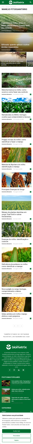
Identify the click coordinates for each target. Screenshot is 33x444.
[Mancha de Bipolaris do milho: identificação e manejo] (16, 155)
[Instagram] (14, 370)
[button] (30, 2)
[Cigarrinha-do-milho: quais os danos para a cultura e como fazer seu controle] (16, 28)
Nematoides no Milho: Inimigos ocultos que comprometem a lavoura (16, 116)
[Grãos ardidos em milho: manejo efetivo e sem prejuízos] (16, 304)
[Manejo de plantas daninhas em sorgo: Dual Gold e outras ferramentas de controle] (16, 202)
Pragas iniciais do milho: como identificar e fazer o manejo (14, 141)
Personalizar (16, 435)
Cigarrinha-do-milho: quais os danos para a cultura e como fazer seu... (21, 399)
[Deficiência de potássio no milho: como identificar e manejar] (16, 254)
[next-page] (21, 325)
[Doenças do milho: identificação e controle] (16, 229)
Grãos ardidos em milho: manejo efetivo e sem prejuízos (14, 315)
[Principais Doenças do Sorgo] (16, 179)
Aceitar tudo (16, 431)
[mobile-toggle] (3, 2)
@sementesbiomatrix (16, 339)
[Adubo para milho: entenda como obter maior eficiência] (6, 391)
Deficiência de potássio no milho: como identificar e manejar (15, 265)
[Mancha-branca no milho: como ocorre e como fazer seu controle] (16, 80)
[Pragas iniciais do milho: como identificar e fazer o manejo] (16, 130)
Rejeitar (16, 440)
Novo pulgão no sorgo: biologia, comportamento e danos (14, 290)
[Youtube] (23, 370)
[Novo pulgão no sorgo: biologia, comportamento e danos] (16, 279)
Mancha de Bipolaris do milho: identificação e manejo (13, 166)
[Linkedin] (18, 370)
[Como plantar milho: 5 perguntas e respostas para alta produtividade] (6, 383)
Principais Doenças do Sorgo (13, 189)
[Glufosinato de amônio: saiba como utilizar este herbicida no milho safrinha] (13, 61)
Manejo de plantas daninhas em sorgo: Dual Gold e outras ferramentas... (14, 214)
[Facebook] (9, 370)
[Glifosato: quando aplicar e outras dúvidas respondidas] (16, 47)
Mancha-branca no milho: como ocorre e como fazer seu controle (15, 91)
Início (3, 7)
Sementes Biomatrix (6, 30)
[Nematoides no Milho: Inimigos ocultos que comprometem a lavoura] (16, 105)
